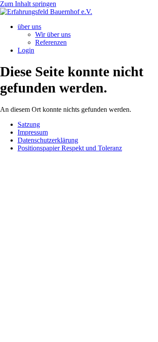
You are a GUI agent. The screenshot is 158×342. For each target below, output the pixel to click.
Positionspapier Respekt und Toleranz (70, 148)
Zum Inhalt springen (28, 3)
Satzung (29, 124)
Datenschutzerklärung (48, 140)
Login (26, 50)
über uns (29, 26)
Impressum (33, 132)
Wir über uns (53, 34)
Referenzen (51, 42)
